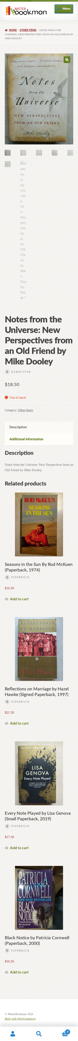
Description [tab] (18, 427)
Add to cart (19, 599)
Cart (60, 1030)
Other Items (28, 30)
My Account (13, 1034)
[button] (67, 59)
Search (39, 1034)
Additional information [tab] (26, 439)
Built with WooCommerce (20, 1018)
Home (13, 30)
